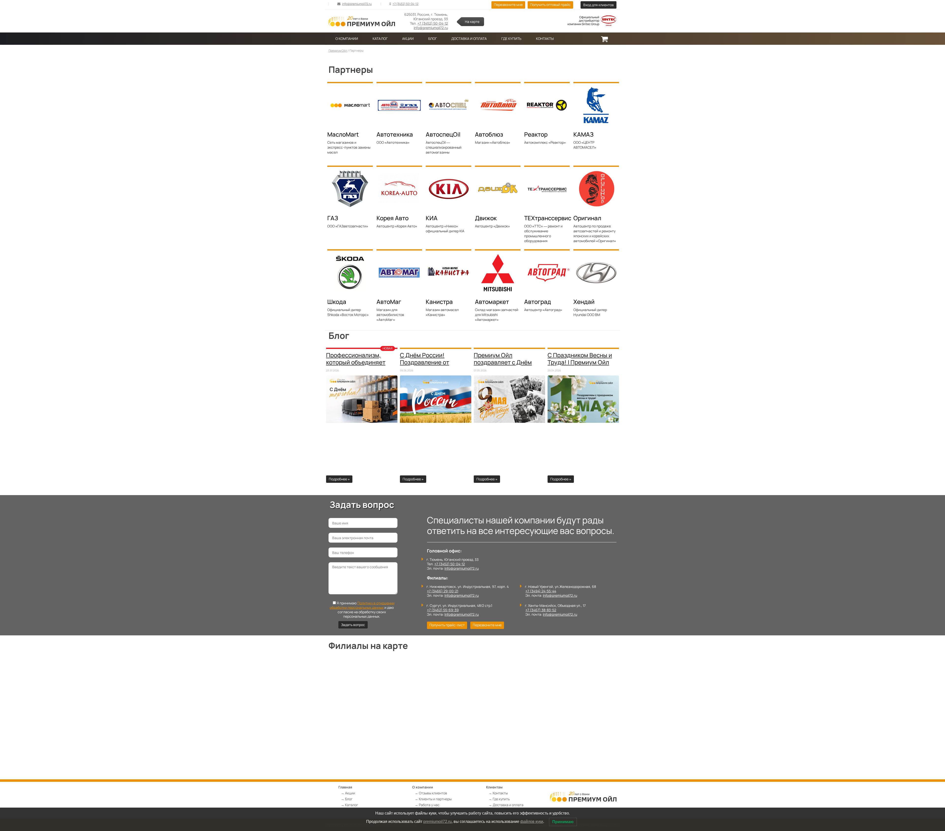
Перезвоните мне (508, 4)
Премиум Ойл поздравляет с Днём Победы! (503, 362)
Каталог (380, 38)
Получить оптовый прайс (550, 4)
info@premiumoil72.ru (357, 4)
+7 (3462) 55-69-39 (443, 610)
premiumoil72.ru (437, 821)
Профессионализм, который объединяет (355, 358)
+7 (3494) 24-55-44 (540, 591)
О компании (346, 38)
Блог (432, 38)
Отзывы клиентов (433, 793)
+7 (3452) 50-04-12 (405, 4)
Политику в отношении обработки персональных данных (362, 605)
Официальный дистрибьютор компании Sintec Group (583, 21)
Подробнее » (339, 479)
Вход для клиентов (598, 4)
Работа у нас (429, 804)
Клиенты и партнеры (435, 799)
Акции (408, 38)
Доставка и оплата (469, 38)
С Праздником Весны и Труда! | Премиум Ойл (580, 358)
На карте (472, 21)
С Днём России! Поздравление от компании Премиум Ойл (434, 362)
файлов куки (531, 821)
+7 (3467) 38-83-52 (540, 610)
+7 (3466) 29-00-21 (442, 591)
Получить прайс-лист (447, 625)
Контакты (545, 38)
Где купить (511, 38)
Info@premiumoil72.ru (461, 568)
